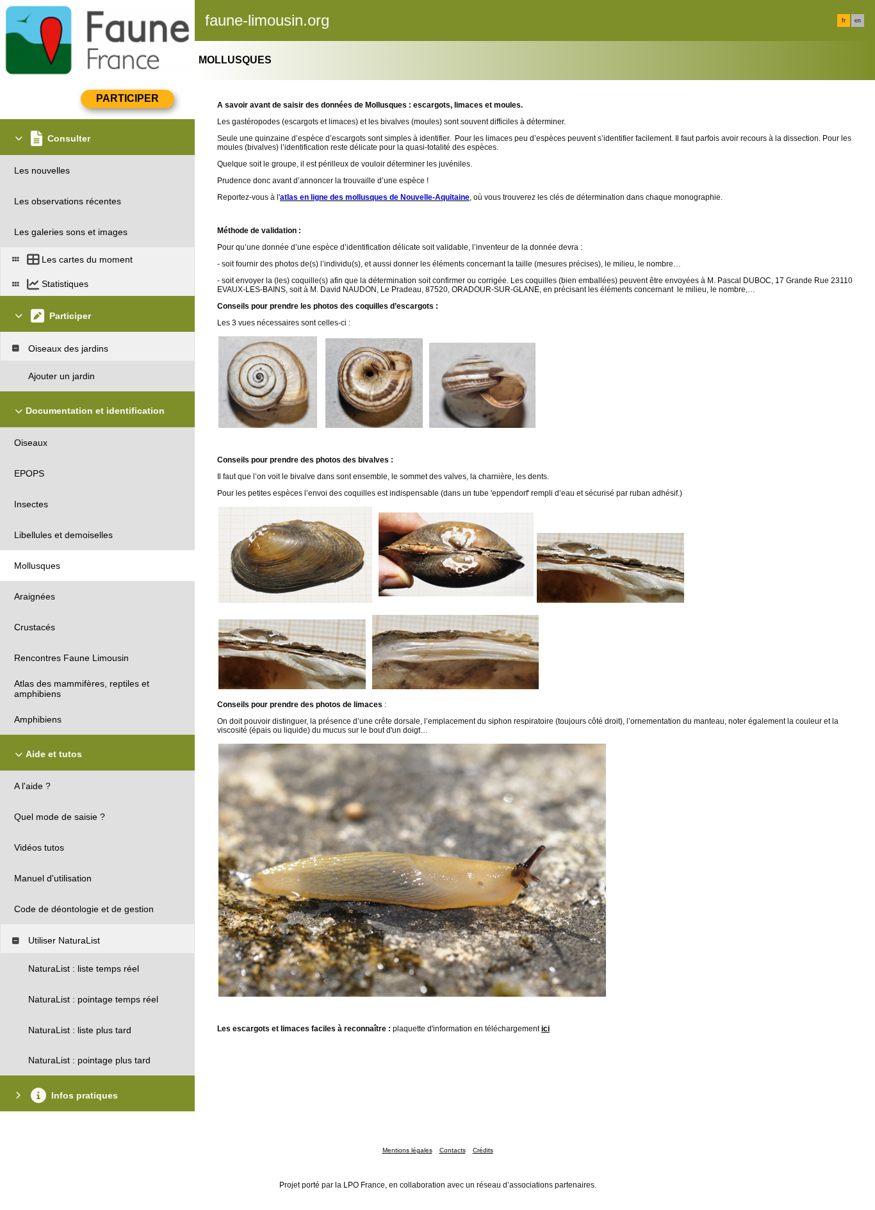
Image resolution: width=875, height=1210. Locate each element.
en (858, 20)
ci (546, 1028)
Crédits (483, 1150)
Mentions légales (407, 1150)
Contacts (452, 1150)
